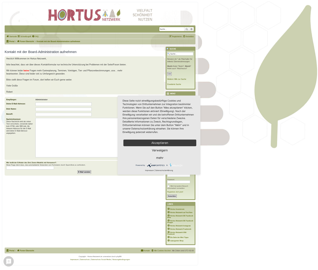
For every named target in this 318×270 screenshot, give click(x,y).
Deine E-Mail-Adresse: (16, 104)
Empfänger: (11, 100)
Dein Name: (11, 109)
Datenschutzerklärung (164, 170)
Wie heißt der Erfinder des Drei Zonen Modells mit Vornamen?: (31, 162)
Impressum (149, 170)
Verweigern (160, 150)
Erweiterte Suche (174, 84)
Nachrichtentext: (13, 119)
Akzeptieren (159, 143)
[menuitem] (11, 36)
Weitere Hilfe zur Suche (176, 79)
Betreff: (9, 114)
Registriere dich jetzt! (175, 192)
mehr (159, 158)
